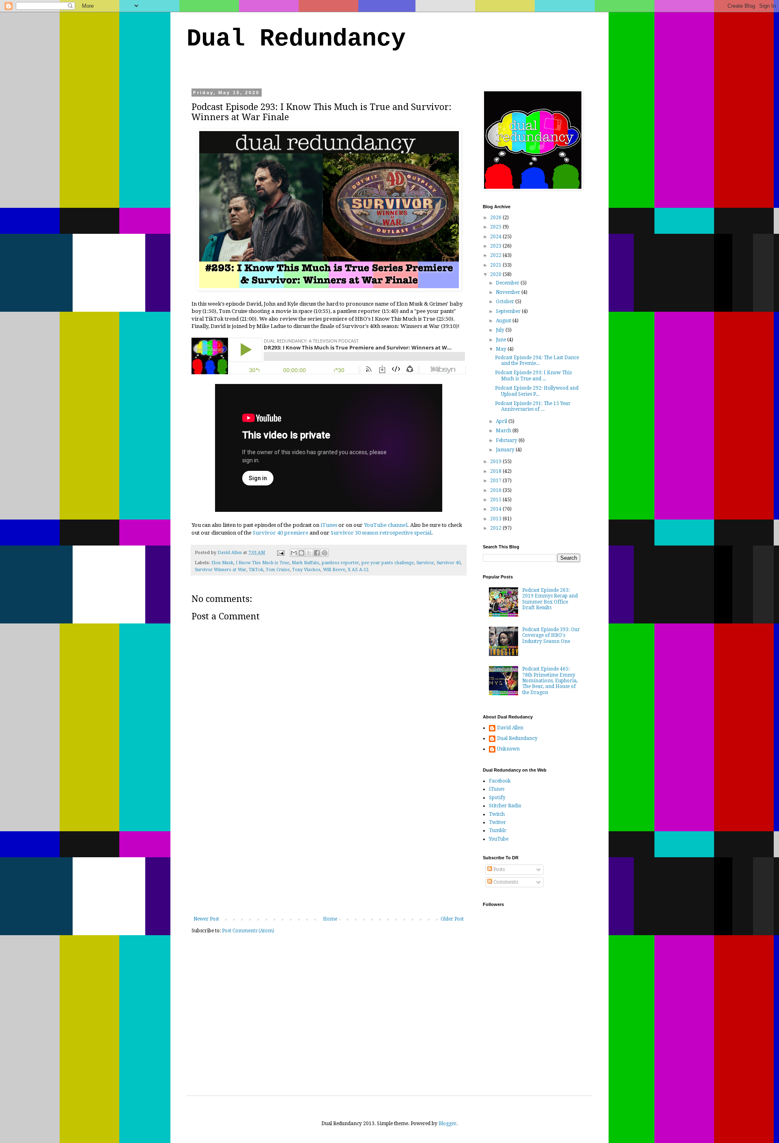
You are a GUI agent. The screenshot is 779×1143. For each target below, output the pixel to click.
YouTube (498, 839)
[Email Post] (280, 552)
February (507, 440)
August (504, 320)
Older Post (452, 919)
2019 (496, 461)
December (508, 283)
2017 (496, 480)
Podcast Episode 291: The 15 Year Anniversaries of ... (532, 406)
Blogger (447, 1123)
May (502, 349)
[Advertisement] (329, 855)
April (502, 421)
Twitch (497, 814)
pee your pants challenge (388, 562)
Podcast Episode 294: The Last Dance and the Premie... (537, 360)
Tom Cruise (278, 569)
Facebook (500, 781)
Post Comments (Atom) (248, 931)
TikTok (256, 569)
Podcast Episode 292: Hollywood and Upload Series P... (537, 391)
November (508, 292)
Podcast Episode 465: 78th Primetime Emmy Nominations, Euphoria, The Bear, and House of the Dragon (550, 680)
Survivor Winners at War (220, 569)
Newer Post (206, 919)
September (509, 311)
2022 (496, 255)
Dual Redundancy (296, 39)
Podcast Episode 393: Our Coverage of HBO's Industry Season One (551, 635)
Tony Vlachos (306, 569)
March (504, 430)
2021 (496, 265)
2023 (496, 246)
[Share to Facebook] (317, 553)
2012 (496, 528)
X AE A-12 (358, 569)
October (505, 301)
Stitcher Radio (505, 806)
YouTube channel (385, 525)
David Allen (510, 728)
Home (330, 919)
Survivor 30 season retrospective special (381, 533)
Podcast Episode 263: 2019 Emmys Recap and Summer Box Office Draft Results (550, 598)
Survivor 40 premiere (280, 533)
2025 (496, 227)
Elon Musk (222, 562)
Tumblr (497, 830)
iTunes (329, 525)
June (501, 340)
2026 (496, 217)
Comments (505, 882)
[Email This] (294, 553)
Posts (498, 869)
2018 (496, 471)
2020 (496, 274)
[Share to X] (309, 553)
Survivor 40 (449, 562)
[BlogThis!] (301, 553)
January (506, 450)
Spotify (497, 797)
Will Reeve (334, 569)
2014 (496, 509)
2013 (496, 519)
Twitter (497, 822)
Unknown (508, 749)
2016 (496, 490)
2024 (496, 236)
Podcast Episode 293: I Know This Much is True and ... (533, 375)
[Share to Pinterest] (325, 553)
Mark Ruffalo (305, 562)
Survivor (425, 562)
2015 (496, 499)
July (501, 330)
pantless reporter (340, 562)
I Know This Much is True (262, 562)
